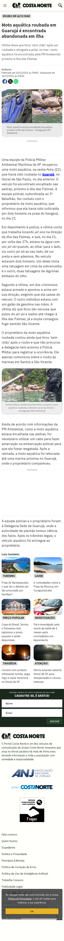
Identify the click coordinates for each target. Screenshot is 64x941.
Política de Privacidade (20, 898)
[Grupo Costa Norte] (32, 787)
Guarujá (48, 174)
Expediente (8, 847)
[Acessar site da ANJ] (32, 772)
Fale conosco (9, 834)
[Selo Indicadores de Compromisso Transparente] (32, 809)
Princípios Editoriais (13, 860)
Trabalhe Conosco (12, 880)
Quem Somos (9, 841)
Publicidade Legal (12, 886)
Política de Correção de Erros (19, 867)
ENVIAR (54, 721)
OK (32, 911)
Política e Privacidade (14, 854)
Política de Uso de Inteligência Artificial (25, 873)
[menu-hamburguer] (5, 5)
